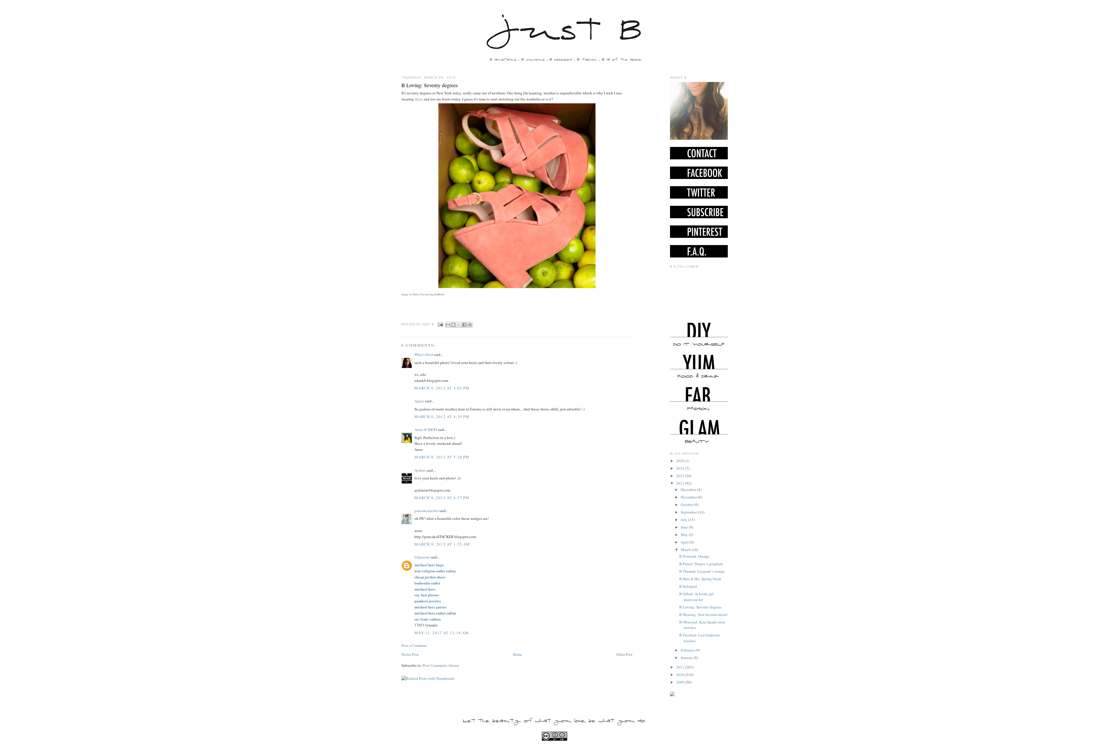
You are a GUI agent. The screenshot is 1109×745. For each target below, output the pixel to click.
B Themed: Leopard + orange (702, 571)
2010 (680, 674)
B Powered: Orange (694, 556)
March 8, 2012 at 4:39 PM (441, 416)
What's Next (423, 354)
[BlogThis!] (453, 325)
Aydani (420, 470)
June (685, 527)
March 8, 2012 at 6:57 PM (441, 497)
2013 (680, 475)
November (689, 497)
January (687, 657)
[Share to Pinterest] (470, 325)
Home (517, 654)
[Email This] (448, 325)
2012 (680, 483)
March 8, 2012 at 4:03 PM (441, 388)
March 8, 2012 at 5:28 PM (441, 457)
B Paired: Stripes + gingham (701, 563)
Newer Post (410, 654)
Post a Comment (414, 645)
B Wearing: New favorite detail (703, 614)
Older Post (624, 654)
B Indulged (688, 586)
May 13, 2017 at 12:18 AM (441, 632)
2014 (680, 468)
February (688, 650)
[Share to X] (459, 325)
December (689, 489)
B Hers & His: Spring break (700, 578)
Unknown (422, 557)
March (686, 549)
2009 (680, 682)
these (418, 99)
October (687, 504)
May (685, 534)
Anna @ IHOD (425, 429)
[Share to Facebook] (464, 325)
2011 (680, 667)
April (685, 542)
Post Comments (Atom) (441, 665)
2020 (680, 460)
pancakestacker (426, 510)
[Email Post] (440, 324)
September (689, 512)
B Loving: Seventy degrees (429, 85)
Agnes (419, 401)
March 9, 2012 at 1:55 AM (442, 544)
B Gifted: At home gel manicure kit (696, 596)
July (684, 519)
